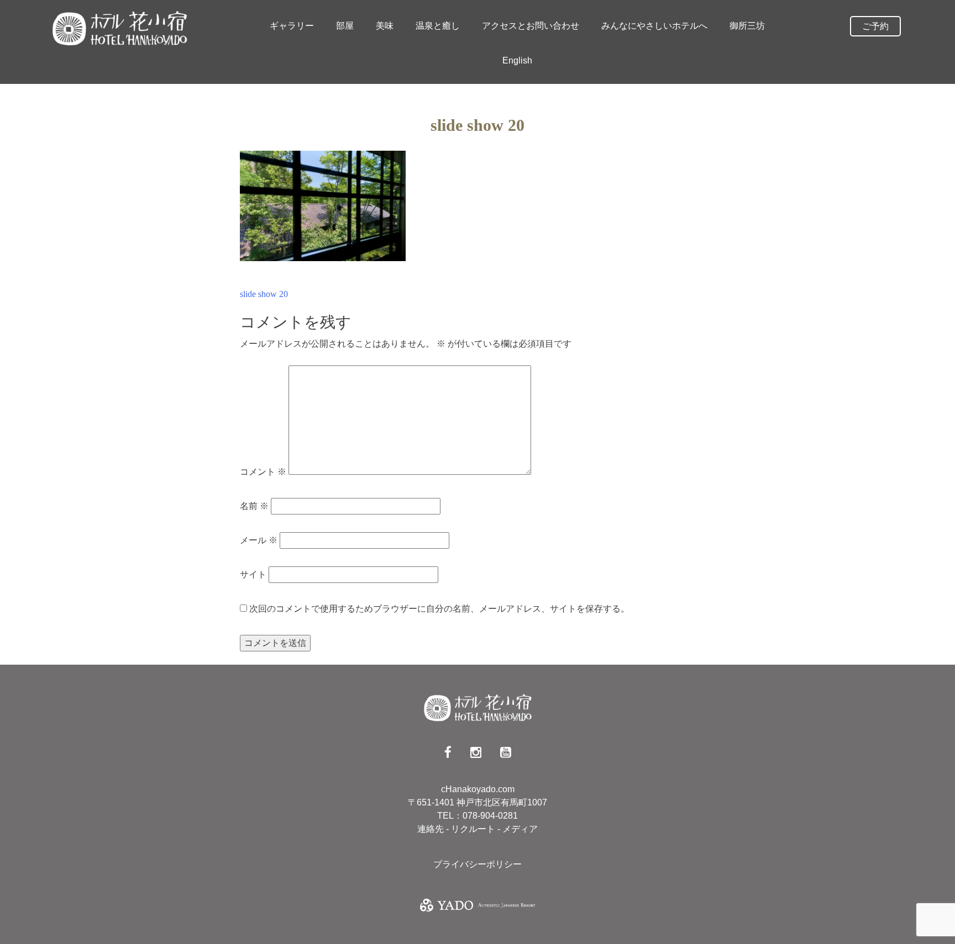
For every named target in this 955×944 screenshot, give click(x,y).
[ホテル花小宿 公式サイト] (119, 28)
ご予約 (875, 26)
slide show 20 (264, 294)
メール (258, 540)
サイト (253, 574)
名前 (254, 506)
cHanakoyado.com (478, 789)
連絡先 (431, 829)
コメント (263, 471)
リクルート (474, 829)
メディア (520, 829)
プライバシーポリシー (477, 864)
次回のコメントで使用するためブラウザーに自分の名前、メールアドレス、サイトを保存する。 (439, 608)
